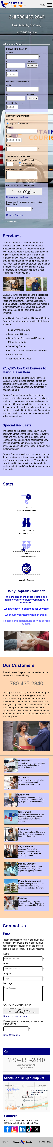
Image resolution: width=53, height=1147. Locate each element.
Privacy (5, 1142)
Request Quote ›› (14, 215)
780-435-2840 (30, 17)
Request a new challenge (17, 197)
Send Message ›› (11, 1035)
